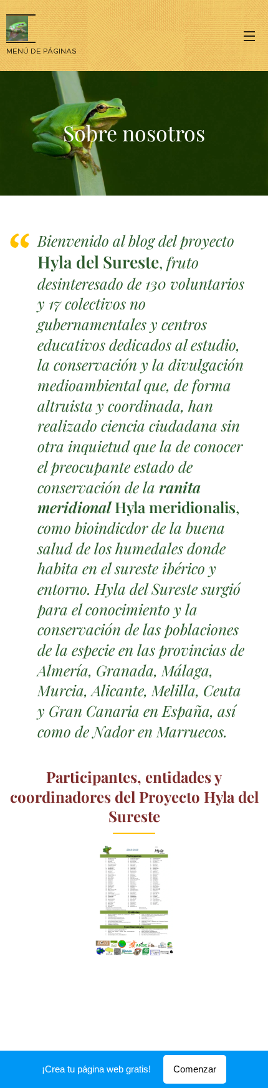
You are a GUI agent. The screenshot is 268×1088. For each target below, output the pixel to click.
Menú (249, 35)
